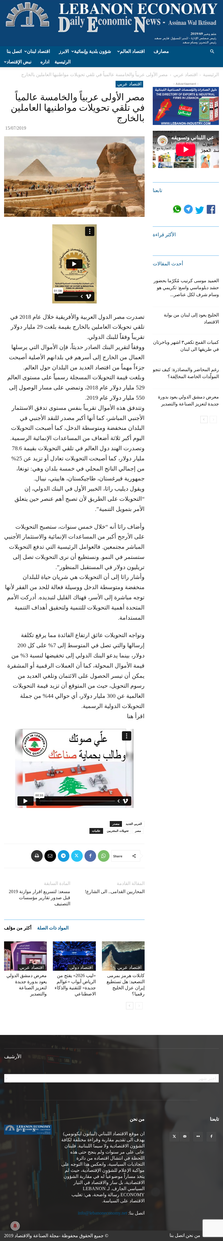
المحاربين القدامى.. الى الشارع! (115, 891)
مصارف (161, 51)
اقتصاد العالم (132, 51)
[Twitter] (77, 856)
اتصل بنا (14, 51)
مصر (138, 830)
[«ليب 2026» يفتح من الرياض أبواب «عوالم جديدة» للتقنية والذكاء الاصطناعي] (74, 956)
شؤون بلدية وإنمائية (92, 51)
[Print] (37, 856)
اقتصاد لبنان (38, 51)
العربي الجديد (134, 823)
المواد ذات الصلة (53, 927)
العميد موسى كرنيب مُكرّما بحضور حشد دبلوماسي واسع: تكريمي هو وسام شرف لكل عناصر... (186, 287)
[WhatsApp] (103, 856)
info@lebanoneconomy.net (102, 1212)
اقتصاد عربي (185, 74)
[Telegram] (63, 856)
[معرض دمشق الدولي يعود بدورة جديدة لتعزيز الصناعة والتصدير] (25, 956)
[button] (212, 51)
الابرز (64, 51)
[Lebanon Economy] (111, 23)
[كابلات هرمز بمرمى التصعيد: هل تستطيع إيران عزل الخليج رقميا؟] (123, 956)
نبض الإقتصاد (19, 61)
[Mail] (184, 1136)
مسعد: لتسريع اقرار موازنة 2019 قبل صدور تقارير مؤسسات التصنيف (39, 897)
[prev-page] (139, 1005)
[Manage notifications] (15, 1226)
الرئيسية (63, 61)
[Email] (50, 856)
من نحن (193, 1235)
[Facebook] (90, 856)
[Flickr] (198, 1136)
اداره (44, 61)
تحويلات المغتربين (118, 830)
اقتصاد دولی (81, 967)
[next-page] (129, 1005)
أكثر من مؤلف (17, 927)
